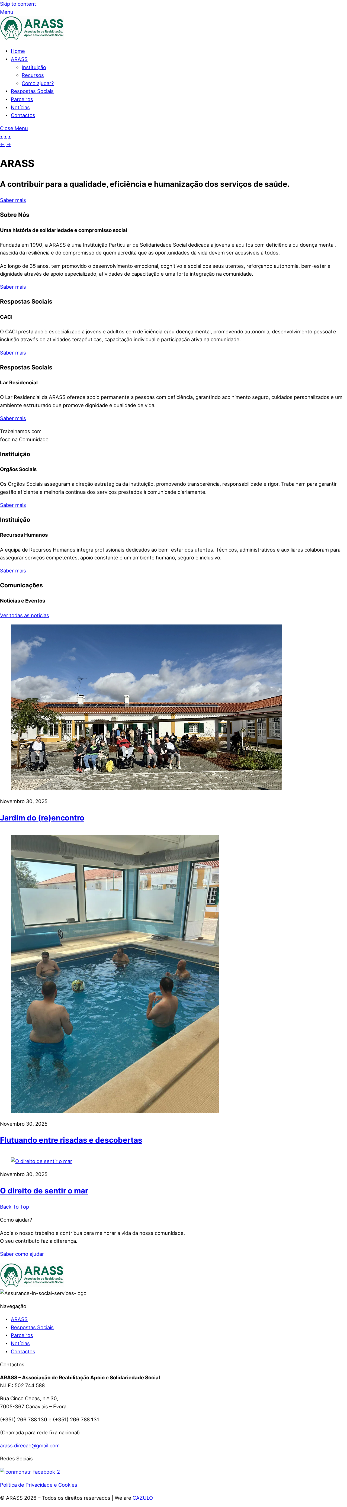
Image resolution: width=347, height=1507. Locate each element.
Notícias (20, 107)
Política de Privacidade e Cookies (38, 1485)
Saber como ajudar (22, 1254)
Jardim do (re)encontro (42, 817)
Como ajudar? (38, 83)
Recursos (33, 75)
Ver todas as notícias (24, 615)
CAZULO (143, 1498)
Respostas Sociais (32, 91)
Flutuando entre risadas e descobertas (71, 1140)
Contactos (23, 115)
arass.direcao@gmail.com (30, 1445)
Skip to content (18, 4)
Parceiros (22, 99)
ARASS (19, 59)
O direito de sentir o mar (44, 1190)
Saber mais (13, 200)
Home (18, 51)
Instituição (34, 67)
